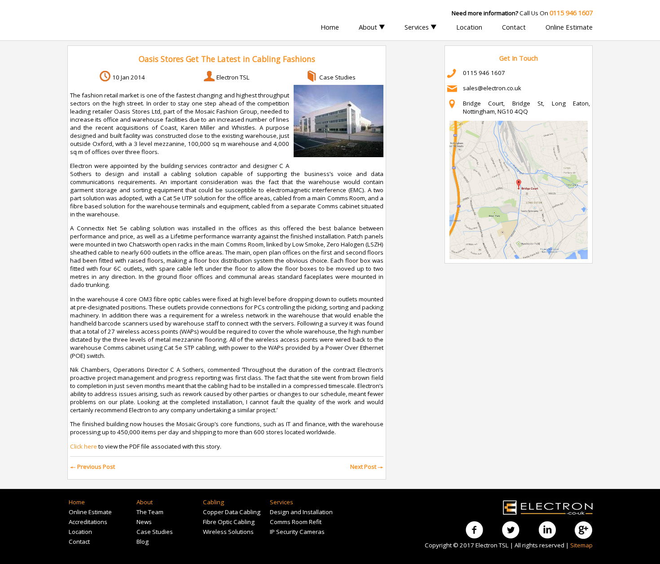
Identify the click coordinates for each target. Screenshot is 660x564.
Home (330, 26)
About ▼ (372, 26)
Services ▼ (420, 26)
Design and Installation (301, 512)
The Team (149, 512)
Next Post (366, 467)
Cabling (213, 502)
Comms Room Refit (295, 522)
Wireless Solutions (228, 532)
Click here (83, 446)
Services (281, 502)
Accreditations (88, 522)
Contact (514, 26)
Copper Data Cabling (231, 512)
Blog (142, 542)
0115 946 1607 (484, 73)
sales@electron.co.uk (492, 88)
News (144, 522)
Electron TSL (233, 77)
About (144, 502)
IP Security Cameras (297, 532)
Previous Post (92, 467)
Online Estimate (569, 26)
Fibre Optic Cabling (229, 522)
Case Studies (337, 77)
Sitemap (581, 545)
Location (469, 26)
